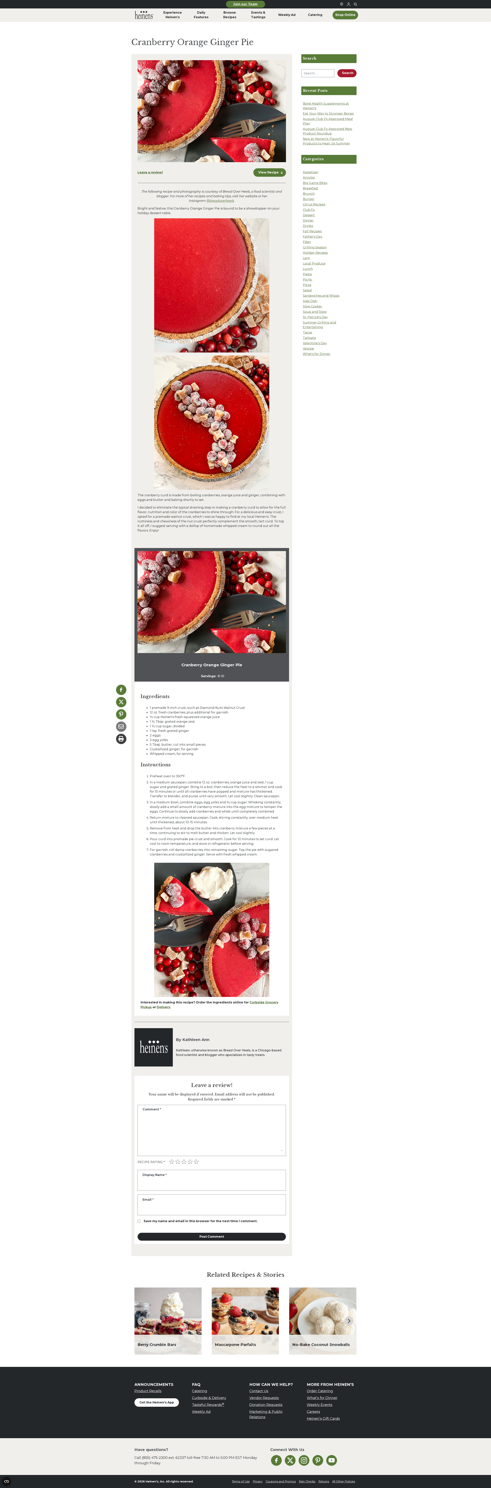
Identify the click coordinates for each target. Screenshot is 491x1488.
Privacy (258, 1481)
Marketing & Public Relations (266, 1414)
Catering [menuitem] (315, 15)
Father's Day (312, 236)
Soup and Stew (315, 312)
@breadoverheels (220, 201)
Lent (306, 258)
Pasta (307, 274)
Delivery (163, 1007)
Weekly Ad (201, 1411)
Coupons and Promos (281, 1481)
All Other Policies (343, 1481)
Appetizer (310, 172)
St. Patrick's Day (315, 317)
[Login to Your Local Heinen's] (348, 4)
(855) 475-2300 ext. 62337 (164, 1457)
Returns (323, 1481)
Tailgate (309, 338)
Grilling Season (315, 247)
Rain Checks (307, 1481)
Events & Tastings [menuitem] (258, 15)
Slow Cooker (312, 306)
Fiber (307, 242)
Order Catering (320, 1391)
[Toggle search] (355, 4)
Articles (309, 177)
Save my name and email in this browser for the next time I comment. (200, 1221)
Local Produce (314, 263)
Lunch (308, 269)
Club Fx (309, 210)
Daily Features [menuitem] (201, 15)
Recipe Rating (151, 1162)
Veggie (308, 348)
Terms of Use (241, 1481)
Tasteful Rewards (208, 1404)
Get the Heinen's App (156, 1402)
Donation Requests (266, 1405)
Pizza (307, 285)
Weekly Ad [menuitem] (287, 15)
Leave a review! (150, 172)
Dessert (309, 215)
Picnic (307, 279)
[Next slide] (348, 1321)
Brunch (309, 194)
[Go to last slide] (142, 1321)
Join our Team (245, 4)
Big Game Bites (315, 183)
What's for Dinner (316, 354)
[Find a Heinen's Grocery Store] (341, 4)
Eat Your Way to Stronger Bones (328, 113)
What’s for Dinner (322, 1398)
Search (347, 73)
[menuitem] (144, 14)
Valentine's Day (315, 343)
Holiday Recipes (315, 253)
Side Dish (310, 301)
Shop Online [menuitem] (345, 15)
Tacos (307, 332)
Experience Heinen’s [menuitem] (172, 15)
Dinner (308, 220)
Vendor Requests (264, 1398)
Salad (307, 290)
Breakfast (310, 188)
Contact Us (258, 1391)
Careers (313, 1411)
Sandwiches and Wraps (321, 295)
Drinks (308, 226)
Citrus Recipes (314, 204)
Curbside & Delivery (209, 1398)
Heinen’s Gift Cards (323, 1418)
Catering (199, 1391)
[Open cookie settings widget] (6, 1481)
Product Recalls (147, 1391)
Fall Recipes (312, 231)
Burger (308, 199)
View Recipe (268, 172)
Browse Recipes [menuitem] (229, 15)
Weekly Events (319, 1405)
